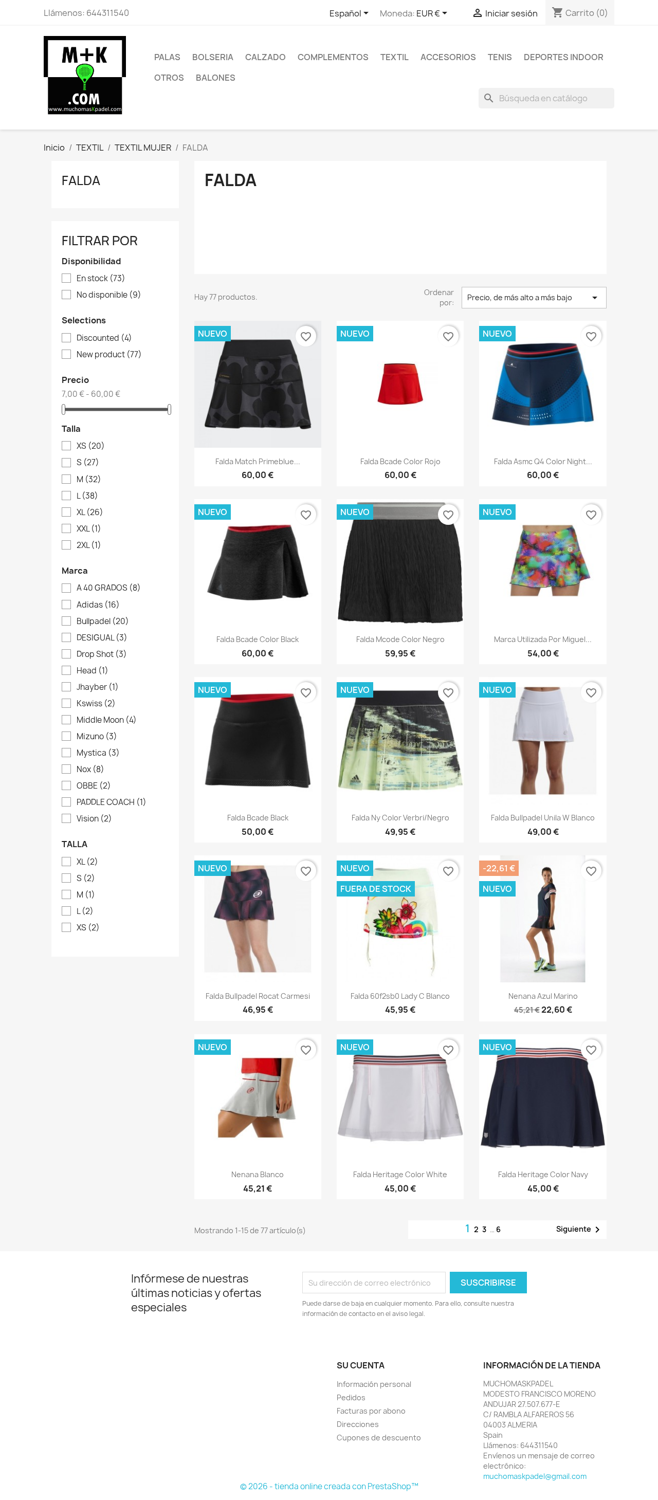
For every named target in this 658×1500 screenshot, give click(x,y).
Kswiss (96, 704)
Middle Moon (107, 720)
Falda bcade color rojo (400, 461)
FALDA (81, 180)
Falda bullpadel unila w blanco (543, 817)
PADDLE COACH (112, 802)
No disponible (109, 295)
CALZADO (265, 57)
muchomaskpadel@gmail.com (535, 1476)
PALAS (167, 57)
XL (90, 512)
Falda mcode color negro (400, 639)
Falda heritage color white (400, 1174)
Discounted (104, 338)
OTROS (169, 77)
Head (92, 671)
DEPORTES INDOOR (564, 57)
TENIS (500, 57)
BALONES (215, 77)
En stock (101, 278)
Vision (94, 819)
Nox (90, 769)
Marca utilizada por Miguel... (543, 639)
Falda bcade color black (257, 639)
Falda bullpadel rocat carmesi (258, 996)
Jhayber (98, 687)
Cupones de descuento (379, 1437)
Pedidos (351, 1397)
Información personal (374, 1384)
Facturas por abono (371, 1411)
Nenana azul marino (543, 996)
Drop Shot (102, 654)
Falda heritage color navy (543, 1174)
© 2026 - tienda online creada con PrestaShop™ (329, 1486)
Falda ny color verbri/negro (400, 817)
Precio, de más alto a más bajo (534, 297)
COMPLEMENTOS (333, 57)
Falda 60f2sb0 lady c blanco (400, 996)
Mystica (98, 753)
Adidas (98, 605)
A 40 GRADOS (109, 588)
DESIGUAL (102, 638)
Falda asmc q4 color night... (543, 461)
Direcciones (358, 1424)
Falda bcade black (257, 817)
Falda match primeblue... (257, 461)
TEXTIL (394, 57)
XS (91, 446)
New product (109, 355)
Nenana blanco (257, 1174)
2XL (89, 545)
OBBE (94, 786)
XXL (89, 529)
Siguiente (580, 1229)
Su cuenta (361, 1365)
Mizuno (97, 736)
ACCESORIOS (448, 57)
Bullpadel (103, 621)
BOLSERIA (212, 57)
